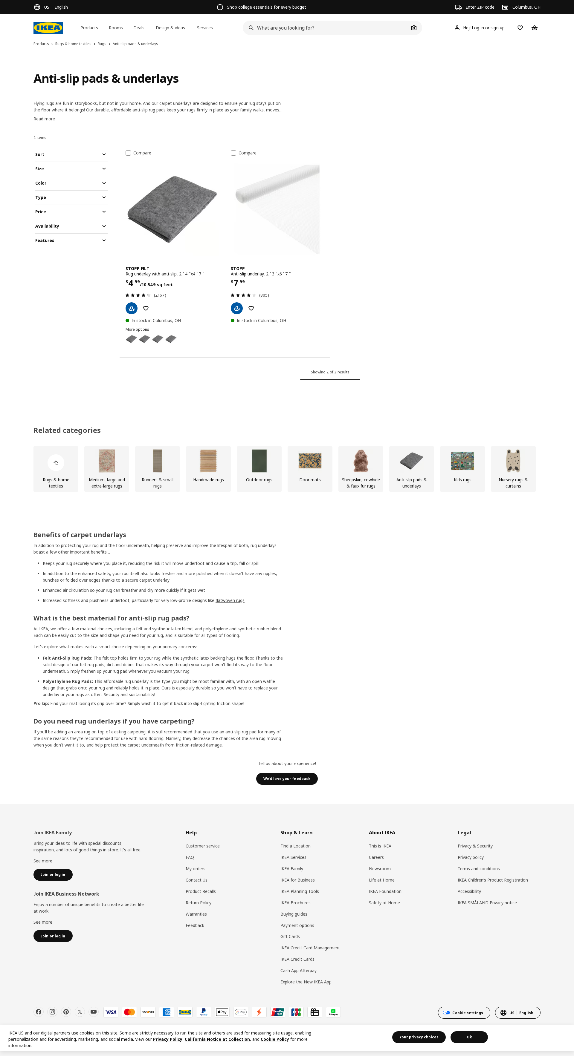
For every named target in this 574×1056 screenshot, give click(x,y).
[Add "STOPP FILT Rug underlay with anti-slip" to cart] (132, 308)
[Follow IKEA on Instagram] (52, 1012)
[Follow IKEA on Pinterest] (66, 1012)
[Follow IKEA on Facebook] (38, 1012)
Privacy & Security (475, 846)
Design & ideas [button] (170, 27)
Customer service (203, 846)
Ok (469, 1037)
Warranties (196, 914)
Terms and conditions (479, 868)
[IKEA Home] (48, 28)
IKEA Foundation (385, 891)
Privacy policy (471, 857)
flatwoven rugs (230, 600)
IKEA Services (293, 857)
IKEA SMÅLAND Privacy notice (487, 902)
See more (42, 861)
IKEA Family (291, 868)
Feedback (195, 925)
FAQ (190, 857)
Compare (142, 153)
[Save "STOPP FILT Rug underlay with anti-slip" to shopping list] (146, 308)
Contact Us (196, 880)
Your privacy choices (419, 1037)
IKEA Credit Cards (297, 959)
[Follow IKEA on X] (80, 1012)
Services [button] (205, 27)
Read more (44, 119)
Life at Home (382, 880)
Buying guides (293, 914)
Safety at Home (384, 902)
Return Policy (198, 902)
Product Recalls (201, 891)
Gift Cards (290, 936)
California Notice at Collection (217, 1039)
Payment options (297, 925)
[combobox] (326, 28)
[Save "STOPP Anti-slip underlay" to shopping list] (251, 308)
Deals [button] (138, 27)
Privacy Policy (167, 1039)
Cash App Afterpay (298, 970)
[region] (287, 1038)
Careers (376, 857)
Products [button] (89, 27)
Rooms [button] (116, 27)
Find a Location (295, 846)
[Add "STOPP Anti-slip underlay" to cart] (237, 308)
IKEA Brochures (295, 902)
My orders (195, 868)
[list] (287, 469)
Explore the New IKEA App (306, 982)
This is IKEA (380, 846)
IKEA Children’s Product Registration (493, 880)
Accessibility (469, 891)
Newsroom (380, 868)
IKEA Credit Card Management (310, 948)
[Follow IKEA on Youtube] (93, 1012)
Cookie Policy (275, 1039)
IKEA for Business (297, 880)
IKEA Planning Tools (299, 891)
